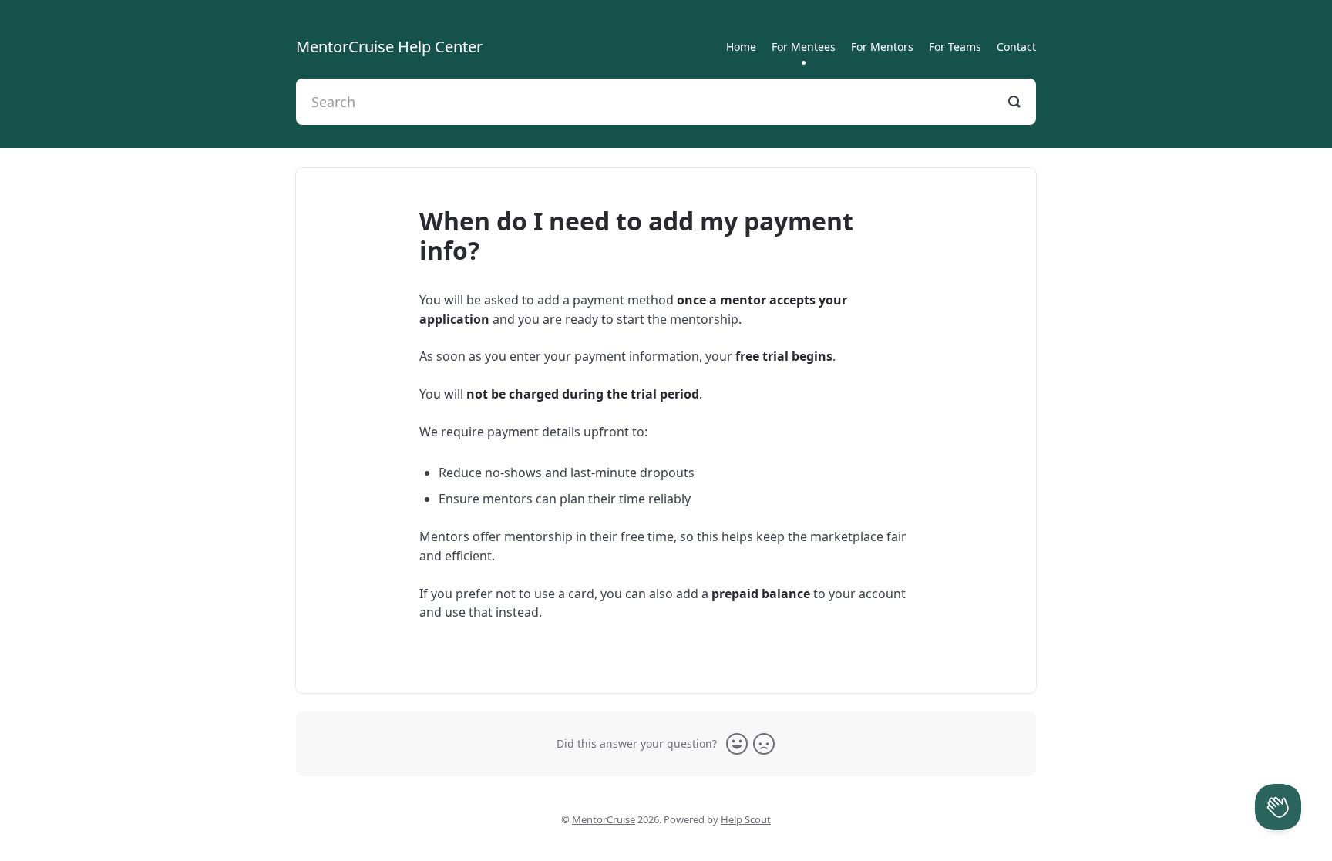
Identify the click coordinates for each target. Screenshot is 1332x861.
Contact (1016, 46)
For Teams (955, 46)
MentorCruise (603, 819)
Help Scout (746, 819)
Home (741, 46)
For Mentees (804, 46)
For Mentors (882, 46)
